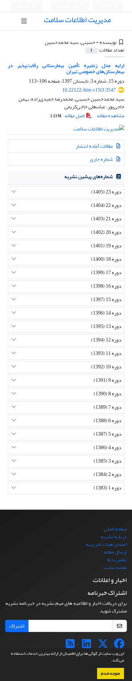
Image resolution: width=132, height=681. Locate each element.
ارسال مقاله (115, 552)
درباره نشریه (114, 536)
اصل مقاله (68, 115)
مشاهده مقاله (110, 115)
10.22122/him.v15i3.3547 (89, 90)
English (106, 6)
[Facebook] (119, 646)
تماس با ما (117, 559)
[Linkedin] (86, 646)
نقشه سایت (115, 567)
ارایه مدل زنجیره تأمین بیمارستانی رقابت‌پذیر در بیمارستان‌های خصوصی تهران (66, 68)
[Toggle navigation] (24, 21)
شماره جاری (102, 159)
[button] (109, 661)
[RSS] (70, 646)
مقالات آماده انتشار (95, 146)
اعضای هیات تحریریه (106, 544)
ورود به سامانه (68, 6)
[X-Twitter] (103, 646)
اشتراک (16, 626)
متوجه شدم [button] (110, 673)
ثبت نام (24, 6)
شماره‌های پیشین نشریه (88, 176)
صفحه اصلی (115, 529)
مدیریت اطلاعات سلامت (77, 19)
